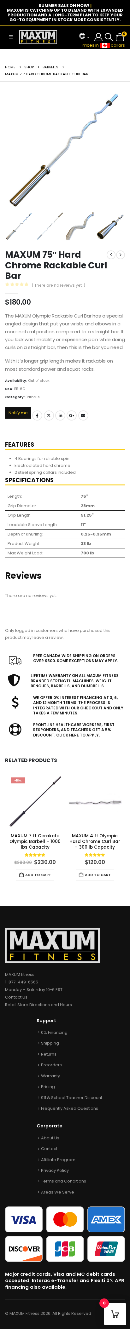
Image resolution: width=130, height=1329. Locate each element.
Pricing (48, 1087)
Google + (72, 415)
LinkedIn (60, 415)
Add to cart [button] (38, 874)
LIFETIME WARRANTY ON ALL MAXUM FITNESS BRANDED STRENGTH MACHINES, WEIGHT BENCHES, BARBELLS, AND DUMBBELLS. (75, 681)
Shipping (50, 1043)
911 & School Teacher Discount (71, 1098)
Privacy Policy (55, 1170)
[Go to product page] (95, 801)
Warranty (50, 1076)
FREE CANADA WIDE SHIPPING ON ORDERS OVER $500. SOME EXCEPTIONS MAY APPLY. (75, 658)
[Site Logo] (38, 37)
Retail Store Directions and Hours (38, 1005)
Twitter (49, 415)
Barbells (33, 396)
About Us (50, 1138)
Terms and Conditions (63, 1181)
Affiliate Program (58, 1160)
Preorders (51, 1065)
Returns (48, 1054)
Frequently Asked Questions (69, 1108)
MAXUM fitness (19, 974)
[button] (11, 37)
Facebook (37, 415)
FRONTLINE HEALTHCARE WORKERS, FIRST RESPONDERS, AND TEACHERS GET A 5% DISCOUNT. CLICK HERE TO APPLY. (74, 730)
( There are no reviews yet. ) (58, 285)
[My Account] (98, 37)
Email (83, 415)
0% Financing (54, 1032)
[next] (120, 254)
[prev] (111, 254)
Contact (49, 1149)
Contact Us (16, 997)
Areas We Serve (57, 1192)
